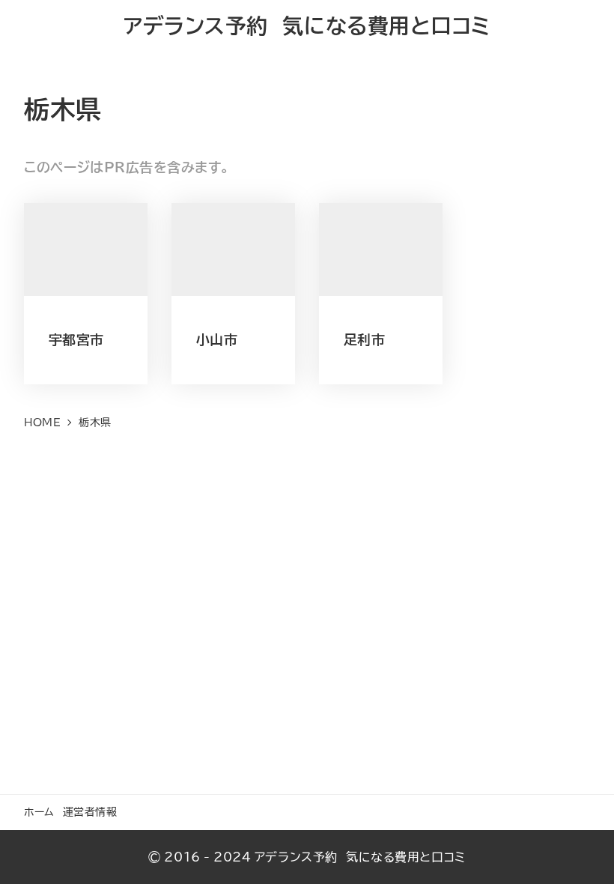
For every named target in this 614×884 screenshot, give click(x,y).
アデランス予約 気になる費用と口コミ (307, 26)
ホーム (39, 811)
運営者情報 (90, 811)
